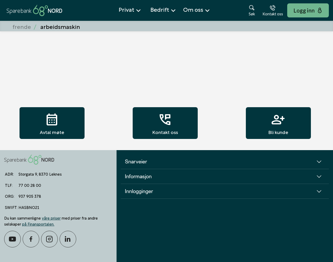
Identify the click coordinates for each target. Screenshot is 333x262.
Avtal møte (52, 123)
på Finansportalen (38, 224)
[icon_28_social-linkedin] (68, 239)
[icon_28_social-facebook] (31, 239)
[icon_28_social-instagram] (49, 239)
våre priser (51, 218)
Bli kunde (278, 123)
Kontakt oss (165, 123)
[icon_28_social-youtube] (12, 239)
